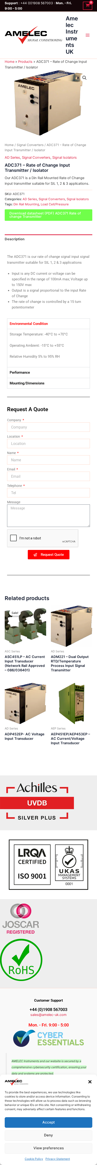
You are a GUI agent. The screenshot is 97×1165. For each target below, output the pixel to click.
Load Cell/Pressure (55, 204)
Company (14, 420)
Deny (48, 1135)
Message (13, 502)
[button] (90, 1081)
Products (25, 62)
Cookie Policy (34, 1159)
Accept (48, 1122)
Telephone (15, 486)
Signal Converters (30, 145)
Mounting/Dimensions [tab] (27, 383)
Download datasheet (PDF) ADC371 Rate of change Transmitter (45, 215)
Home (9, 62)
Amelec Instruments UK (72, 35)
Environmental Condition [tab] (29, 324)
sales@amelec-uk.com (48, 1015)
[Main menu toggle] (87, 35)
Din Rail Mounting (26, 204)
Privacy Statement (57, 1159)
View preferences (48, 1148)
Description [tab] (14, 239)
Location (14, 436)
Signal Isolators (64, 157)
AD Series (12, 157)
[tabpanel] (48, 348)
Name (11, 453)
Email (11, 469)
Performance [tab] (20, 372)
